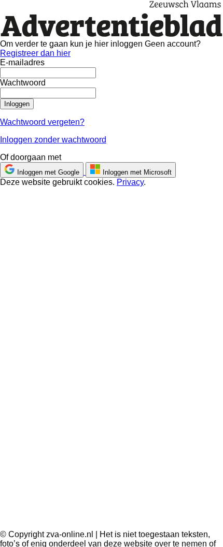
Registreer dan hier (35, 53)
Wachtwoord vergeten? (42, 122)
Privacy (130, 182)
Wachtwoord (23, 82)
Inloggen (17, 104)
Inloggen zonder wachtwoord (53, 139)
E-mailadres (22, 62)
